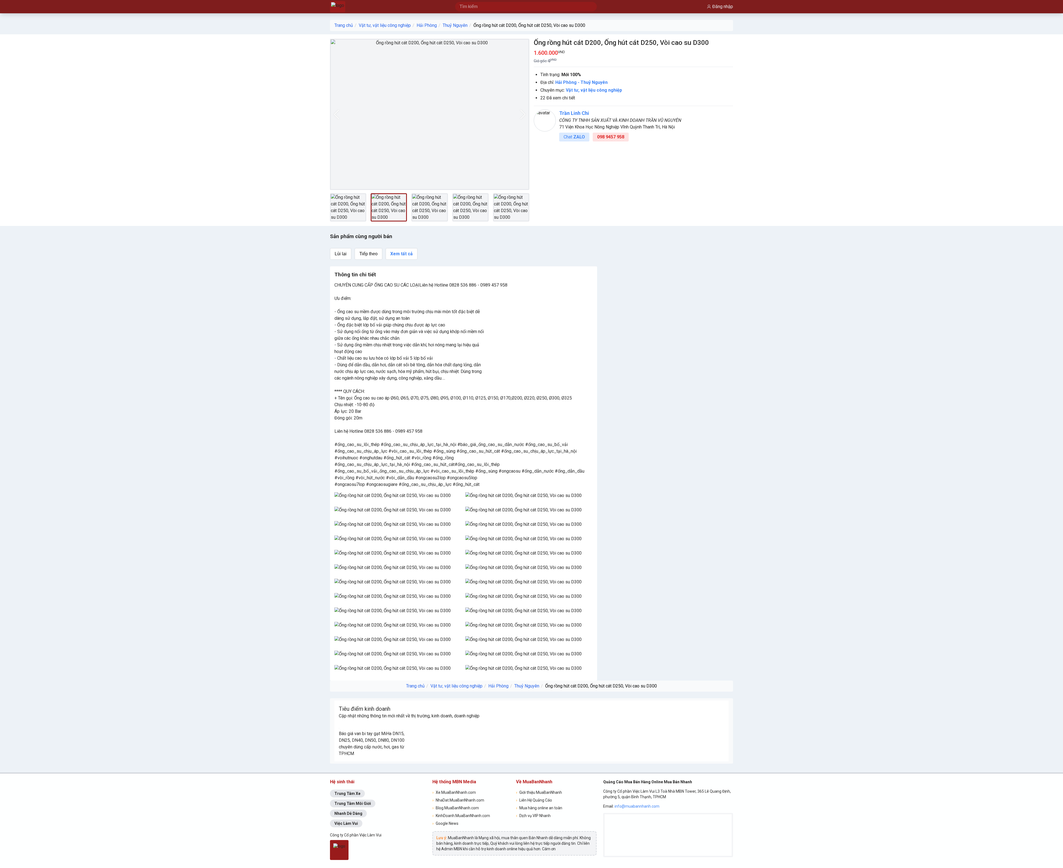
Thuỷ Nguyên (455, 25)
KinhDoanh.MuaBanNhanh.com (461, 815)
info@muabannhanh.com (637, 806)
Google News (445, 823)
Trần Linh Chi (574, 113)
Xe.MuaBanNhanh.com (454, 792)
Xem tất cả (401, 253)
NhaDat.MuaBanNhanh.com (458, 800)
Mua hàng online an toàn (539, 808)
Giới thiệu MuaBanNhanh (539, 792)
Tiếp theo (368, 253)
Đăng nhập (722, 6)
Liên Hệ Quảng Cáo (534, 800)
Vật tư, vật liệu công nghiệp (385, 25)
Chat (574, 137)
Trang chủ (343, 25)
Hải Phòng (427, 25)
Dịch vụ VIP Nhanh (533, 815)
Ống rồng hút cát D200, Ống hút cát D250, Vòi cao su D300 (529, 25)
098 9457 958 (610, 137)
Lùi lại (341, 253)
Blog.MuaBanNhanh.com (455, 808)
